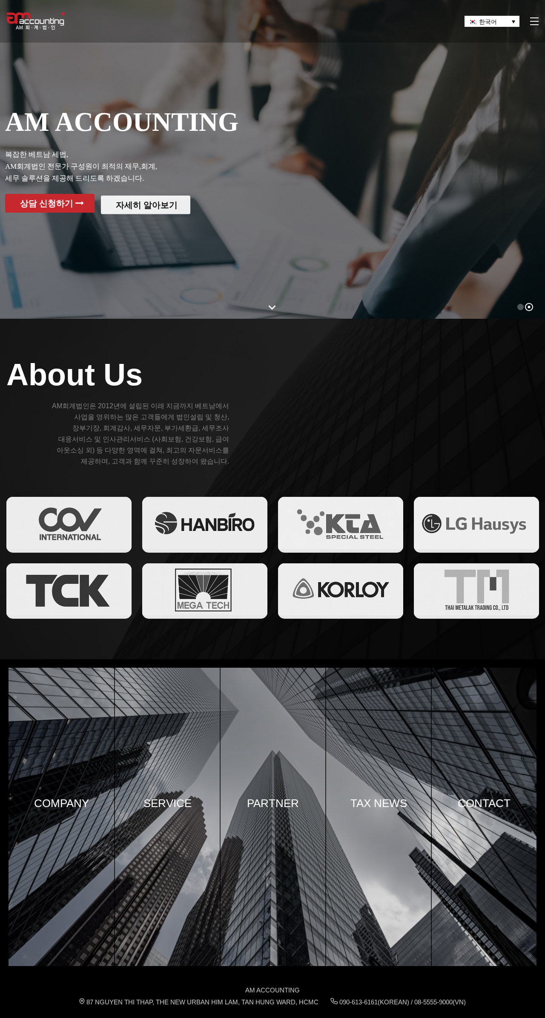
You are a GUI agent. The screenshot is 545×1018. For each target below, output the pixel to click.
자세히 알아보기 (148, 203)
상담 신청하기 (47, 203)
